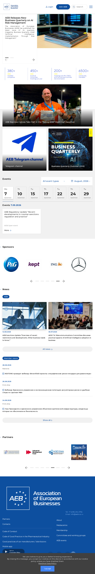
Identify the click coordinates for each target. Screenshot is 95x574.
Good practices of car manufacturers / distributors (24, 542)
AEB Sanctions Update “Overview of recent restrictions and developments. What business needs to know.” (23, 337)
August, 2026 (81, 181)
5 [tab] (52, 467)
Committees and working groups (71, 535)
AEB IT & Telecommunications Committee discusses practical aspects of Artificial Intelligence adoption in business (69, 337)
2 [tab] (37, 467)
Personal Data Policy (47, 563)
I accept (47, 569)
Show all (46, 420)
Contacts (6, 524)
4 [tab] (47, 467)
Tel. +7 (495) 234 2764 (74, 512)
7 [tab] (63, 467)
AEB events (61, 540)
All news (47, 349)
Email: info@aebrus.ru (74, 514)
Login (50, 7)
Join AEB (63, 7)
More (6, 230)
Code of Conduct (9, 531)
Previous (6, 60)
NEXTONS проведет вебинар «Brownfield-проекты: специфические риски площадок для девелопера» (48, 374)
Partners (6, 519)
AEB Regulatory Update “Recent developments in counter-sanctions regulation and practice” (21, 214)
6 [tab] (58, 467)
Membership (62, 530)
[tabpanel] (20, 29)
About (59, 520)
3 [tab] (42, 467)
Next (33, 60)
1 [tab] (32, 467)
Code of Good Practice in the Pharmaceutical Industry (25, 536)
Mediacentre (62, 525)
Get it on (15, 552)
